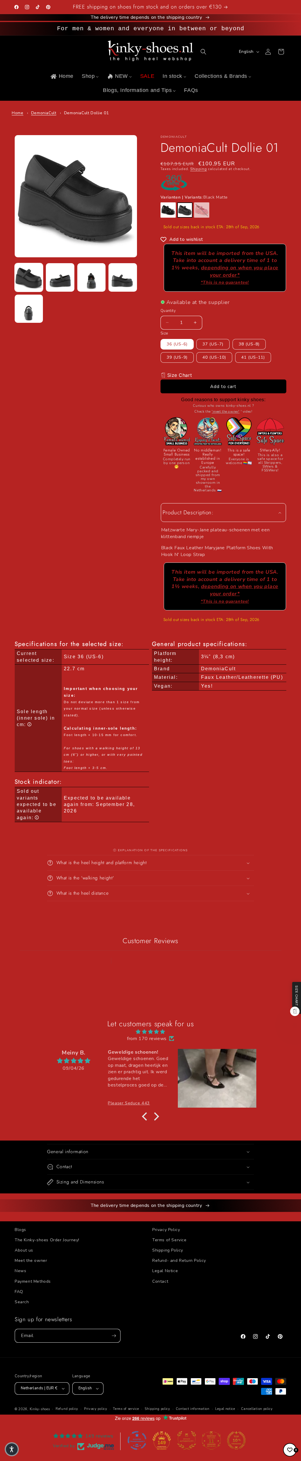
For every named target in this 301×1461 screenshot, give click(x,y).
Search (22, 1302)
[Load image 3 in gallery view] (91, 277)
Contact (160, 1281)
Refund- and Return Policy (179, 1260)
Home (17, 113)
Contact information (192, 1409)
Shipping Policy (167, 1250)
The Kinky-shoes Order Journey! (47, 1240)
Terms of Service (169, 1240)
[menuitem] (62, 76)
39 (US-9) (177, 357)
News (20, 1271)
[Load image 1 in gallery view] (29, 277)
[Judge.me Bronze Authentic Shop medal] (186, 1440)
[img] (150, 1031)
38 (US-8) (249, 344)
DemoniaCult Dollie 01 (86, 113)
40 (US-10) (214, 357)
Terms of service (126, 1409)
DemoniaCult (43, 113)
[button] (203, 51)
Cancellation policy (257, 1409)
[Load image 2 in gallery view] (60, 277)
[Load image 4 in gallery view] (122, 277)
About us (24, 1250)
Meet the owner (31, 1260)
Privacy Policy (166, 1229)
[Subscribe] (113, 1336)
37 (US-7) (213, 344)
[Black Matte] (185, 210)
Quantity (168, 310)
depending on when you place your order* (239, 274)
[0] (289, 1449)
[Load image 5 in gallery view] (29, 309)
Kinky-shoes (40, 1409)
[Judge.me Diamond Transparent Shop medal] (137, 1440)
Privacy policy (95, 1409)
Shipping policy (157, 1409)
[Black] (168, 210)
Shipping (198, 169)
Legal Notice (165, 1271)
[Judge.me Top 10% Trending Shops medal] (236, 1440)
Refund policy (67, 1409)
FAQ (19, 1291)
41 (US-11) (253, 357)
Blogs (20, 1229)
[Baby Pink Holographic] (201, 210)
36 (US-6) (177, 344)
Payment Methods (33, 1281)
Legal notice (225, 1409)
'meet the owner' (226, 411)
